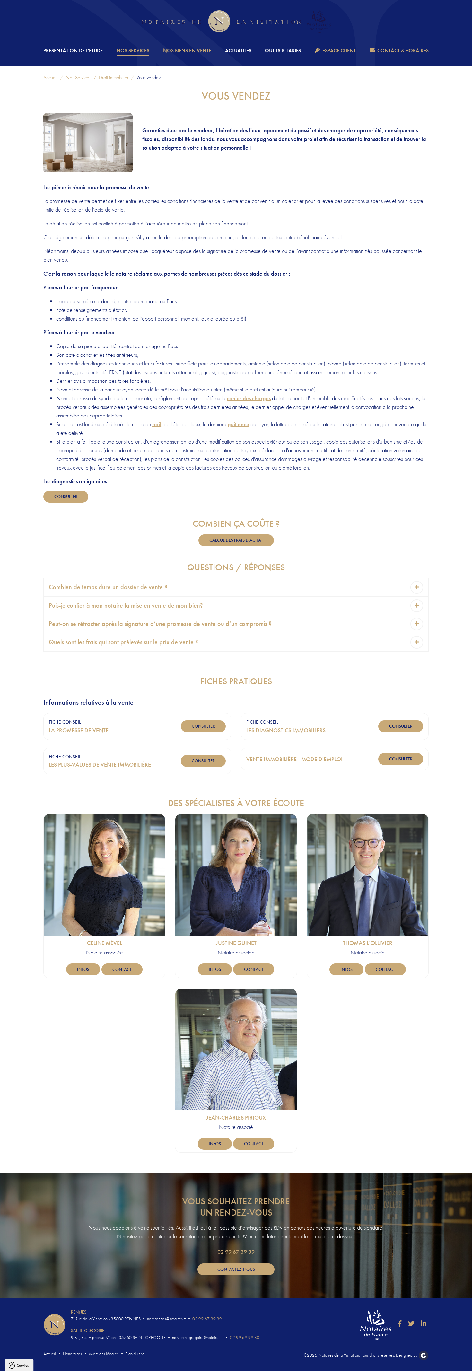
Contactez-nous (236, 1269)
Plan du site (135, 1354)
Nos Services (133, 50)
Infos (83, 969)
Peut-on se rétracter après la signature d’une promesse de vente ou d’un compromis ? (160, 624)
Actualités (238, 50)
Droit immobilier (113, 77)
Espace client (339, 50)
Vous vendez (148, 77)
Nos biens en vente (187, 50)
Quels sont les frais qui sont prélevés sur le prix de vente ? (123, 642)
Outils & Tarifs (283, 50)
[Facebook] (400, 1323)
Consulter (65, 496)
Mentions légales (103, 1354)
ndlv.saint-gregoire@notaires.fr (197, 1337)
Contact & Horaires (403, 50)
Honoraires (72, 1354)
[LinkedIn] (423, 1323)
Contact (122, 969)
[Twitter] (411, 1323)
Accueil (50, 77)
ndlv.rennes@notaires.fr (166, 1319)
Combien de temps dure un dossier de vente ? (108, 587)
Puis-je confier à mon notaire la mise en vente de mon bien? (126, 606)
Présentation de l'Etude (73, 50)
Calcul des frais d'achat (236, 540)
